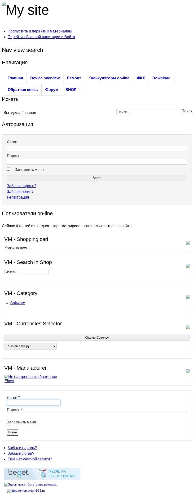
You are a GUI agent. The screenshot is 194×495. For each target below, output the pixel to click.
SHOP (71, 90)
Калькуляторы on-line (108, 78)
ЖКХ (141, 78)
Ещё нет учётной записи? (30, 459)
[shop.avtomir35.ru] (26, 490)
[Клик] (189, 240)
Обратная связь (23, 90)
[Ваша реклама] (30, 484)
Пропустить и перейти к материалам (40, 31)
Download (161, 78)
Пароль (13, 156)
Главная (15, 78)
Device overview (45, 78)
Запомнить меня (29, 170)
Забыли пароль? (21, 186)
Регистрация (18, 197)
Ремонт (74, 78)
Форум (51, 90)
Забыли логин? (20, 192)
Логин (12, 142)
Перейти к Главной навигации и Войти (41, 37)
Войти (12, 432)
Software (17, 303)
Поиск (186, 111)
